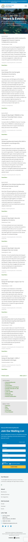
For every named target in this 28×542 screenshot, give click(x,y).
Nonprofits (8, 393)
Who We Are (4, 492)
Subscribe (14, 467)
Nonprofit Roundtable (15, 463)
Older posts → (23, 375)
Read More (4, 65)
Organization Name (6, 458)
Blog (6, 407)
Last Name (5, 448)
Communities (8, 385)
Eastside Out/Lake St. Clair (12, 388)
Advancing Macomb (10, 382)
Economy (7, 390)
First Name (5, 443)
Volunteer (3, 506)
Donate (2, 503)
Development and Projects (12, 387)
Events (7, 408)
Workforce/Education (10, 396)
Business (7, 383)
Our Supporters (4, 497)
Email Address (5, 453)
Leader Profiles (9, 391)
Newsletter (6, 463)
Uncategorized (9, 394)
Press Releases (9, 412)
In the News (8, 410)
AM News (7, 405)
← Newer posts (5, 375)
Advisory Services (5, 494)
